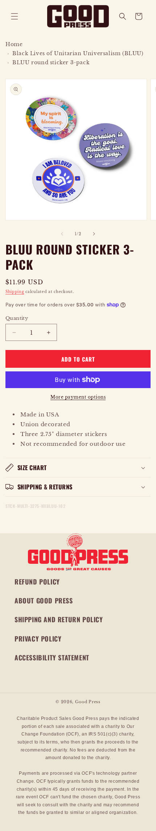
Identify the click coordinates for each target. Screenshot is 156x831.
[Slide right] (94, 234)
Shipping (14, 291)
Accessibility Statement (52, 657)
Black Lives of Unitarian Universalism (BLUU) (77, 53)
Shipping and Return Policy (59, 619)
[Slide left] (62, 234)
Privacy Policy (38, 638)
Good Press (87, 701)
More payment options (78, 397)
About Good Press (44, 600)
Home (13, 44)
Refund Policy (37, 581)
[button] (14, 16)
